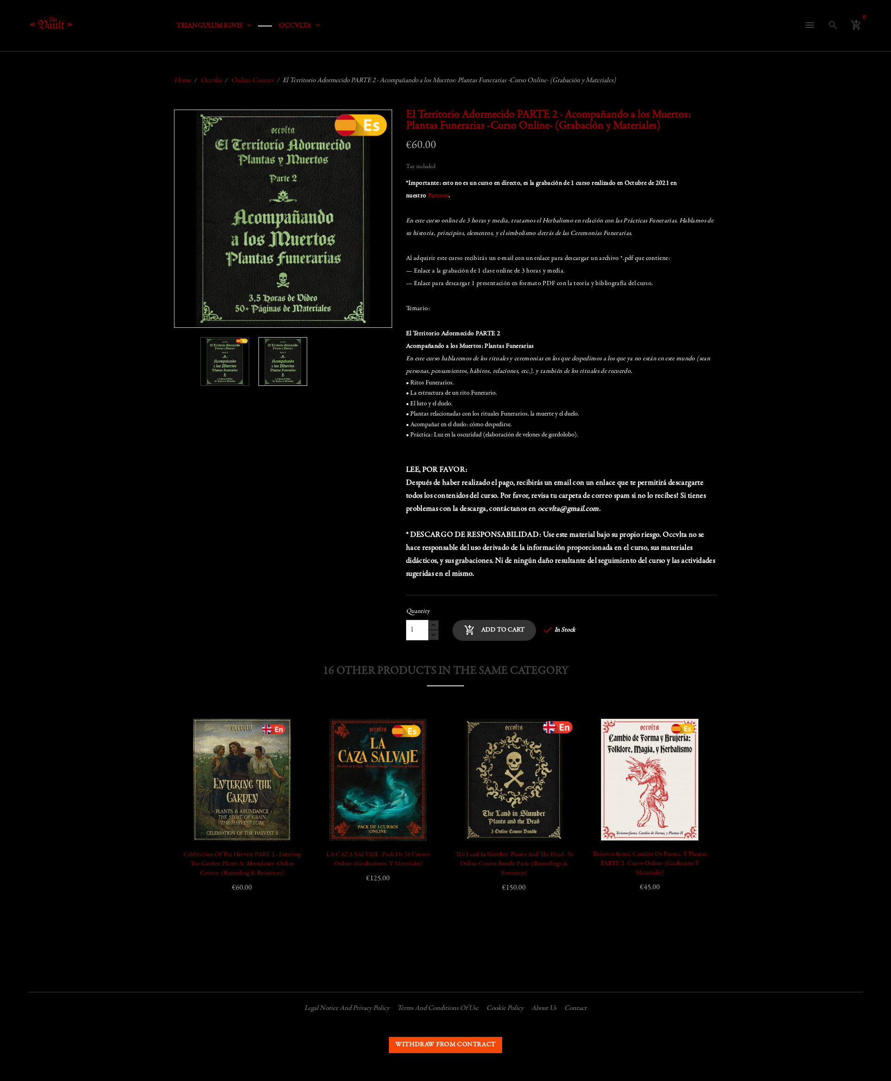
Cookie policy (504, 1008)
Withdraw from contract (445, 1045)
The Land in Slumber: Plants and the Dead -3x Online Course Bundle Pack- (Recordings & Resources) (514, 864)
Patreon (438, 196)
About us (543, 1008)
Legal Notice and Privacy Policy (346, 1008)
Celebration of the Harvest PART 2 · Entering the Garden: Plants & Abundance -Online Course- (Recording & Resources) (242, 864)
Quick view (198, 778)
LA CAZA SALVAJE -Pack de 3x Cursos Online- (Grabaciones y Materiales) (378, 859)
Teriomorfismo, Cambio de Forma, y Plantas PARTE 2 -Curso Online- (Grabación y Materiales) (649, 863)
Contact (575, 1008)
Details (198, 801)
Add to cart (494, 630)
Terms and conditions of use (437, 1008)
